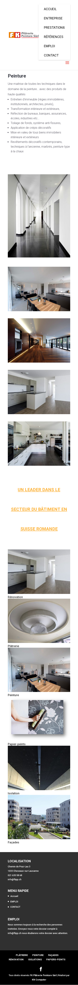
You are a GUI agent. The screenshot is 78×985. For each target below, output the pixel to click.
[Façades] (39, 817)
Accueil (14, 896)
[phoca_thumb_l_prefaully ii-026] (39, 414)
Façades (13, 842)
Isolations (35, 959)
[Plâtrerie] (39, 621)
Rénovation (15, 597)
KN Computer (39, 979)
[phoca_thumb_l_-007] (39, 362)
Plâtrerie (13, 646)
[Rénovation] (39, 571)
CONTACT (15, 907)
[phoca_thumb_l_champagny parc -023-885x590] (39, 465)
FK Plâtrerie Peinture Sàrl (43, 975)
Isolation (13, 793)
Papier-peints (17, 744)
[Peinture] (39, 670)
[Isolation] (39, 768)
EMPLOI (14, 901)
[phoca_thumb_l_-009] (39, 311)
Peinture (13, 695)
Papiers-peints (55, 959)
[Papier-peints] (39, 719)
